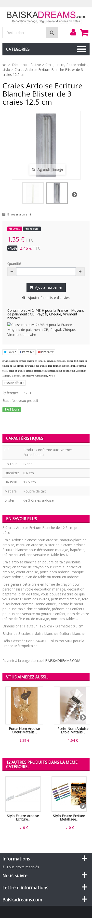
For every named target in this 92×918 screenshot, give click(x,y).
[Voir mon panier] (84, 32)
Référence (10, 393)
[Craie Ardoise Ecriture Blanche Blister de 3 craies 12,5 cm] (33, 193)
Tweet (11, 352)
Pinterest (46, 352)
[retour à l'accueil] (4, 64)
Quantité (14, 263)
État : (6, 400)
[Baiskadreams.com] (46, 16)
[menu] (73, 32)
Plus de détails (14, 383)
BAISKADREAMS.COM (62, 660)
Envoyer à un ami (19, 214)
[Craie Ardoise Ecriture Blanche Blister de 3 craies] (57, 193)
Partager (27, 352)
